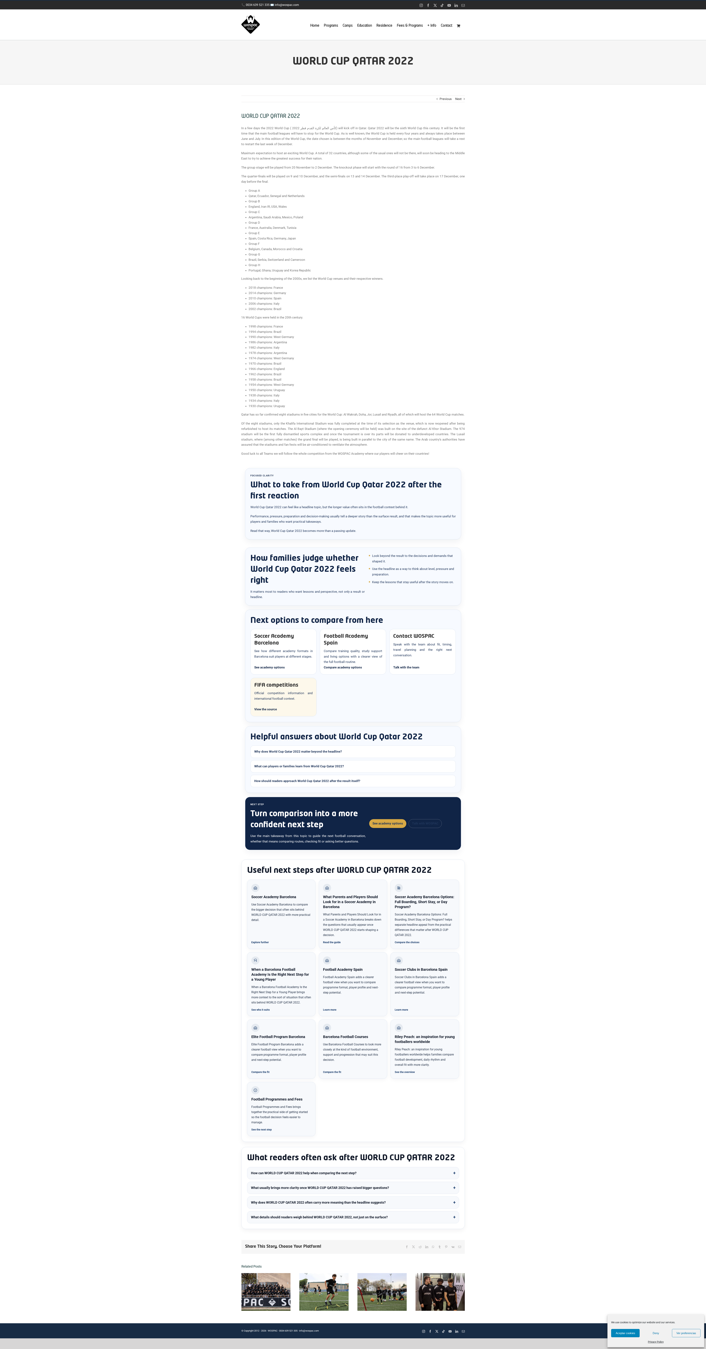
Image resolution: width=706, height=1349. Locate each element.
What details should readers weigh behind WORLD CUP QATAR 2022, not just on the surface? (319, 1217)
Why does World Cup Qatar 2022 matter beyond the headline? (298, 751)
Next (458, 99)
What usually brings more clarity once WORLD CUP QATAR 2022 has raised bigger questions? (320, 1188)
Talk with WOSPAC (425, 823)
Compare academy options (343, 667)
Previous (446, 99)
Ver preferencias (686, 1333)
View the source (265, 709)
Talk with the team (406, 667)
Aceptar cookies (625, 1333)
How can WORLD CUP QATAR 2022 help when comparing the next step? (303, 1173)
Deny (656, 1333)
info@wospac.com (287, 5)
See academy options (269, 667)
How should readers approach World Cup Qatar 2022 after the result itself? (307, 781)
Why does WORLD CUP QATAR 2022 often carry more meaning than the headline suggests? (318, 1202)
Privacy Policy (656, 1341)
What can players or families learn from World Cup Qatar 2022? (299, 766)
